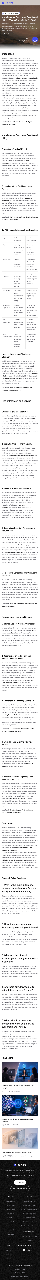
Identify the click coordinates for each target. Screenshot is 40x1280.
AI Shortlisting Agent (29, 1214)
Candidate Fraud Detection (29, 1226)
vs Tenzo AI (10, 1222)
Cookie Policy (20, 1273)
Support (8, 1258)
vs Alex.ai (10, 1214)
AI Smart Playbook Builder (29, 1209)
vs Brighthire (11, 1205)
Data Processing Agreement (20, 1276)
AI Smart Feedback (29, 1218)
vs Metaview (10, 1201)
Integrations (29, 1240)
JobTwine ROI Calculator (29, 1236)
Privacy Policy (20, 1269)
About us (8, 1250)
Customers (8, 1254)
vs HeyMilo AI (10, 1218)
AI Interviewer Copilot (29, 1205)
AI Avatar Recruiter (29, 1201)
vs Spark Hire (10, 1209)
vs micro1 (10, 1226)
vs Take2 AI (10, 1230)
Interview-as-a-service (29, 1222)
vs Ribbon (10, 1234)
